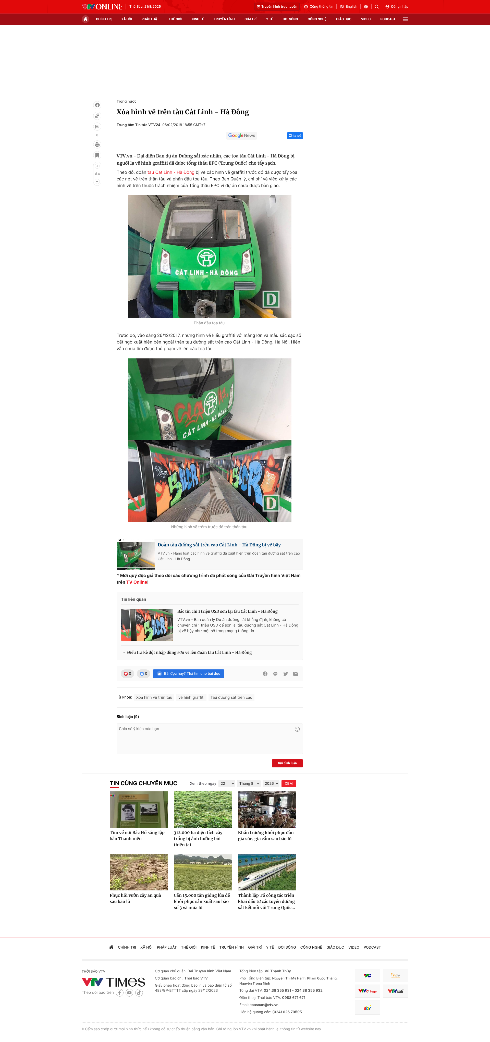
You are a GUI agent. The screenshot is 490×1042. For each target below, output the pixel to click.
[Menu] (405, 19)
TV (129, 582)
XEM (289, 783)
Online (140, 582)
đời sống (290, 19)
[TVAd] (395, 975)
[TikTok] (139, 993)
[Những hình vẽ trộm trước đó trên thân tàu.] (210, 440)
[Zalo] (275, 674)
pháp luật (150, 19)
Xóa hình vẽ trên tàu (154, 697)
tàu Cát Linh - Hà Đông (171, 172)
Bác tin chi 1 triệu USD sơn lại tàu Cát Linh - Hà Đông (227, 611)
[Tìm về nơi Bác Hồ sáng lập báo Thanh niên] (139, 809)
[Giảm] (97, 181)
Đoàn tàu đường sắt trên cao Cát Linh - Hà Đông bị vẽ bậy (219, 545)
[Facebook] (97, 105)
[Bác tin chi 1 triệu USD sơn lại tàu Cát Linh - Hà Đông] (147, 625)
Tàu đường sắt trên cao (231, 697)
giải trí (250, 19)
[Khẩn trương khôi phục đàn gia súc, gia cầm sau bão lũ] (267, 809)
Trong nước (127, 101)
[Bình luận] (97, 126)
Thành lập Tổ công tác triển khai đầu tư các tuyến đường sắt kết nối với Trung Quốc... (266, 901)
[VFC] (367, 975)
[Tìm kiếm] (378, 6)
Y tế (269, 19)
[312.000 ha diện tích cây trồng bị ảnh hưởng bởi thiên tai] (203, 809)
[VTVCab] (395, 991)
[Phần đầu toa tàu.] (210, 256)
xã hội (126, 19)
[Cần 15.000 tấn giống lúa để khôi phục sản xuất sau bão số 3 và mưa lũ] (203, 872)
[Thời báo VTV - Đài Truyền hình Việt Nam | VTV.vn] (102, 6)
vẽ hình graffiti (191, 697)
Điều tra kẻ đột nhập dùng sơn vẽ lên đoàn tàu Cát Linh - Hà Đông (189, 652)
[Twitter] (286, 674)
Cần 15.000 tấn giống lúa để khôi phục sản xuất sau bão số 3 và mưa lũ (202, 901)
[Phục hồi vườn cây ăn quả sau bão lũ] (139, 872)
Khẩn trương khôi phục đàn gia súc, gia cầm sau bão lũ (266, 835)
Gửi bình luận (287, 763)
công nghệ (317, 19)
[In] (97, 144)
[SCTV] (367, 1007)
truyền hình (224, 19)
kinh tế (198, 19)
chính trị (104, 19)
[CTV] (367, 991)
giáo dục (343, 19)
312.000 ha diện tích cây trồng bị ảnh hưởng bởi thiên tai (198, 839)
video (366, 19)
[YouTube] (129, 993)
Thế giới (175, 19)
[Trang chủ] (85, 19)
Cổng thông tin (321, 7)
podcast (388, 19)
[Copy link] (97, 116)
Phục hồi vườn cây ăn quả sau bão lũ (135, 898)
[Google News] (241, 136)
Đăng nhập (399, 7)
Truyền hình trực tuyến (279, 7)
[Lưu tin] (97, 155)
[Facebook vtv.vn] (368, 6)
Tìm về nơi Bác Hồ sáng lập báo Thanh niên (137, 835)
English (351, 7)
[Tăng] (97, 166)
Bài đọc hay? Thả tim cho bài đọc (192, 673)
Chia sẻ (295, 135)
